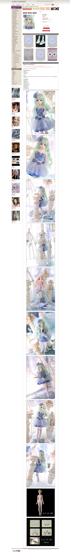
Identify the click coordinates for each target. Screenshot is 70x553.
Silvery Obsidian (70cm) (16, 54)
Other (13, 78)
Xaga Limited (15, 53)
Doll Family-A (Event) (15, 23)
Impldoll (13, 35)
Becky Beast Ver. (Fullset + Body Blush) (15, 193)
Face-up (44, 21)
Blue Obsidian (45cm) (16, 57)
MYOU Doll (13, 44)
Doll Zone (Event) (14, 27)
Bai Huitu (13, 179)
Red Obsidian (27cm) (32, 6)
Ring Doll (13, 48)
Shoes (13, 77)
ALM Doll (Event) (14, 13)
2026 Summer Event (15, 9)
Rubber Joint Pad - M (52, 47)
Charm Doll (14, 18)
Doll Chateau (14, 22)
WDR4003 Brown (14, 207)
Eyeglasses (14, 73)
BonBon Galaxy (14, 17)
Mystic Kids (14, 45)
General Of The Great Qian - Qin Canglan (15, 113)
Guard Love (14, 32)
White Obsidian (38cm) (16, 58)
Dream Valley (14, 30)
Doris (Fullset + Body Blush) (15, 139)
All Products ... (14, 84)
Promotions (18, 4)
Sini (12, 126)
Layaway (23, 4)
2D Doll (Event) (14, 12)
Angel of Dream (14, 14)
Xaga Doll (26, 6)
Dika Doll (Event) (14, 21)
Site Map (47, 549)
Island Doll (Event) (14, 36)
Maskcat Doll (14, 40)
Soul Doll (13, 49)
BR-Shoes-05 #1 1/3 (40, 47)
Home (13, 4)
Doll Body (14, 63)
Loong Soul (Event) (15, 39)
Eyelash (13, 74)
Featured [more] (15, 86)
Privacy (40, 549)
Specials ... (13, 81)
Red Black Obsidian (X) (16, 62)
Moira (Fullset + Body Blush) (15, 152)
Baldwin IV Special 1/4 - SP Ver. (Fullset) (15, 98)
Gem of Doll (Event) (15, 31)
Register (44, 1)
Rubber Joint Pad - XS (29, 47)
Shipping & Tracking (33, 549)
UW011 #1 (13, 166)
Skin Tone (44, 19)
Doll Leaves (14, 26)
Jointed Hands (15, 66)
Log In (40, 1)
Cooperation (43, 549)
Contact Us (28, 4)
